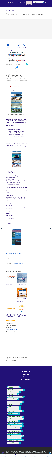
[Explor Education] (8, 45)
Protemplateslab (40, 451)
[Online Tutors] (24, 45)
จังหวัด (29, 14)
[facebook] (18, 3)
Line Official (18, 452)
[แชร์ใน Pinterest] (14, 259)
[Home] (8, 3)
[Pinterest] (22, 3)
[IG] (20, 3)
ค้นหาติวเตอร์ (26, 371)
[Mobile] (14, 3)
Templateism (35, 451)
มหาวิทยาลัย (25, 14)
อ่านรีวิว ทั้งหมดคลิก (11, 329)
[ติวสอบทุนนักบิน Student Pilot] (16, 62)
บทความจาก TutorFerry (18, 263)
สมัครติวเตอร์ (29, 4)
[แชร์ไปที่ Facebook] (7, 259)
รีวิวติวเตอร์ (26, 374)
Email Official (13, 452)
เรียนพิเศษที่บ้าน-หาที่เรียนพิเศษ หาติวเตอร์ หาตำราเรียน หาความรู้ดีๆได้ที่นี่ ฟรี (33, 452)
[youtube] (10, 3)
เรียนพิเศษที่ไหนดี (27, 379)
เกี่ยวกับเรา (26, 376)
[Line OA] (12, 3)
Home (7, 71)
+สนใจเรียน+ (29, 2)
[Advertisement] (26, 29)
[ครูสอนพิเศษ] (16, 56)
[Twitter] (24, 3)
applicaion (11, 71)
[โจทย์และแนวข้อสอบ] (50, 453)
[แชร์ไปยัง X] (11, 259)
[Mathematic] (13, 45)
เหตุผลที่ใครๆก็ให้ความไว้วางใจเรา (37, 14)
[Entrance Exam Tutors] (19, 45)
